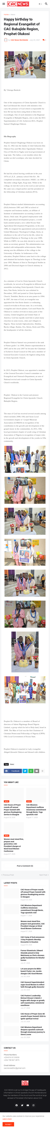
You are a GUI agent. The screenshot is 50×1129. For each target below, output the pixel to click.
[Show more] (42, 771)
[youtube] (28, 1105)
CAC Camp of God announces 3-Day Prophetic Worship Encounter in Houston (32, 939)
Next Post (43, 875)
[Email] (36, 771)
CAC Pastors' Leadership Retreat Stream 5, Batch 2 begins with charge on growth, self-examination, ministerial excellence (33, 1000)
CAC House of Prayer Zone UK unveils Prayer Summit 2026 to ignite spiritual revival (33, 1016)
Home (6, 15)
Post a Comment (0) (25, 866)
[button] (3, 4)
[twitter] (22, 1105)
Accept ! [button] (8, 1124)
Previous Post (8, 875)
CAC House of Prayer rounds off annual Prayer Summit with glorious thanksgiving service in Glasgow (12, 810)
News (13, 15)
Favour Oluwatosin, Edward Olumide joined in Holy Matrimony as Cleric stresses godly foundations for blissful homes (32, 955)
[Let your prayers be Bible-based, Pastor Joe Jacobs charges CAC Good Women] (11, 973)
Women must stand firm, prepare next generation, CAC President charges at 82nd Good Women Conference (14, 845)
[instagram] (33, 1105)
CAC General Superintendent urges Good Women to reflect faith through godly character (32, 984)
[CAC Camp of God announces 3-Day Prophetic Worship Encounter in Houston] (11, 941)
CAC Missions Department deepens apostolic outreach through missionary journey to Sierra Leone (33, 1030)
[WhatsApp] (30, 771)
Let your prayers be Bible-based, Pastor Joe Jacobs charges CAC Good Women (31, 971)
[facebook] (16, 1105)
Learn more (7, 1119)
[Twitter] (25, 771)
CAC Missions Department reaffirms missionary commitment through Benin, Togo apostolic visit (36, 810)
